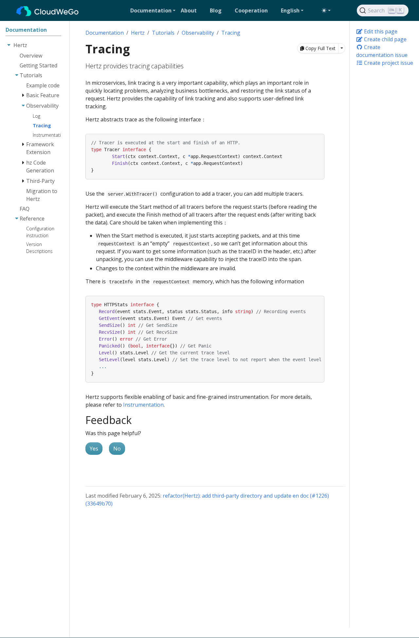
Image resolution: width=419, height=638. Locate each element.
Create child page (385, 39)
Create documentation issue (382, 51)
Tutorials (163, 32)
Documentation (104, 32)
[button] (153, 10)
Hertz (138, 32)
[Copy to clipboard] (319, 138)
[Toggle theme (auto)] (326, 10)
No (117, 448)
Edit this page (380, 31)
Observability (198, 32)
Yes (94, 448)
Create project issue (388, 62)
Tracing (230, 32)
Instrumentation (143, 404)
